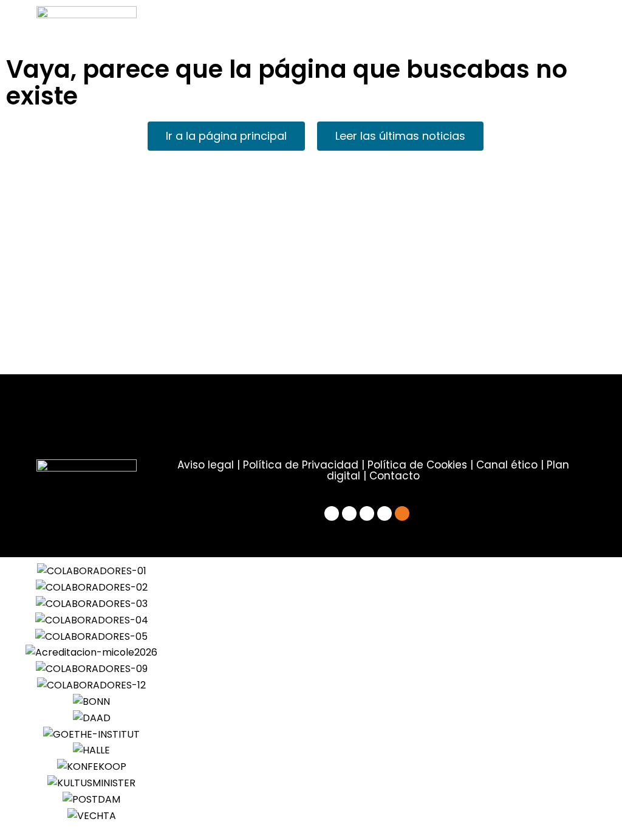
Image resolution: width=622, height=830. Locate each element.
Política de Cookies (417, 465)
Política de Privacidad (300, 465)
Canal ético (507, 465)
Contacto (394, 475)
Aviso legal (205, 465)
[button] (30, 693)
